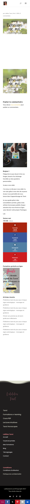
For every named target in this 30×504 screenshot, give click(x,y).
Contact (6, 456)
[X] (12, 502)
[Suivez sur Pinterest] (16, 496)
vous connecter (15, 105)
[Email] (22, 502)
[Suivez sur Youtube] (10, 496)
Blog (4, 448)
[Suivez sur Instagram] (20, 496)
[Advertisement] (15, 53)
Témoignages (7, 452)
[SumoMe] (27, 502)
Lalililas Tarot (8, 13)
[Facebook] (7, 502)
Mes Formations (8, 445)
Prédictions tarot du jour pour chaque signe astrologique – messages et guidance (15, 302)
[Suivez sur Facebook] (13, 496)
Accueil (5, 437)
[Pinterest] (17, 502)
